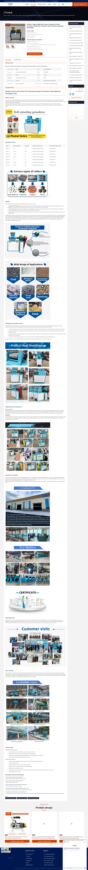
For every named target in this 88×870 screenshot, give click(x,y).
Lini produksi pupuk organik (49, 854)
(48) (76, 42)
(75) (75, 37)
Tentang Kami (41, 4)
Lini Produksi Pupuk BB (48, 862)
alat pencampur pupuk (22, 798)
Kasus (54, 4)
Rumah (27, 4)
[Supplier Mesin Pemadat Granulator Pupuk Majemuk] (44, 824)
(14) (76, 59)
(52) (75, 40)
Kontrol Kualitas (29, 858)
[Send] (85, 868)
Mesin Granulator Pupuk (48, 860)
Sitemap (27, 862)
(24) (75, 56)
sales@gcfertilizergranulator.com (42, 1)
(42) (75, 68)
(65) (75, 53)
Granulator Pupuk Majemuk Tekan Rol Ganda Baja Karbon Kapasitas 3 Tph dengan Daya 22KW (69, 837)
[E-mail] (73, 94)
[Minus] (85, 842)
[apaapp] (70, 94)
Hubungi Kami (28, 860)
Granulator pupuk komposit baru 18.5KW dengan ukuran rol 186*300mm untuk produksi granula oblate (16, 837)
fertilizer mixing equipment (33, 798)
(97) (75, 31)
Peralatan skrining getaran (49, 864)
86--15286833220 (54, 1)
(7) (76, 74)
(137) (75, 49)
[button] (6, 826)
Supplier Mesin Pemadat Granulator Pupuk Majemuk (43, 836)
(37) (75, 77)
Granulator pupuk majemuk (16, 15)
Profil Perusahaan (29, 854)
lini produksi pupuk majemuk (49, 858)
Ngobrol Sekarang (76, 97)
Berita (49, 4)
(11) (75, 63)
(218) (75, 27)
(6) (74, 71)
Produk (33, 4)
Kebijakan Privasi (29, 864)
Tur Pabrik (28, 856)
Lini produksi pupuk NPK (48, 856)
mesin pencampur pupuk (11, 798)
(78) (75, 34)
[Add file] (64, 868)
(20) (76, 65)
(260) (76, 45)
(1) (75, 81)
